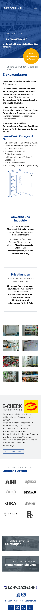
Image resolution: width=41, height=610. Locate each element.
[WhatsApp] (23, 607)
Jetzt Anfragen (12, 452)
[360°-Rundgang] (30, 607)
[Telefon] (11, 607)
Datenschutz (30, 601)
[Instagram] (23, 594)
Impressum (18, 601)
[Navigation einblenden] (35, 7)
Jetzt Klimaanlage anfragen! (31, 56)
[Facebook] (18, 594)
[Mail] (17, 607)
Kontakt (8, 601)
